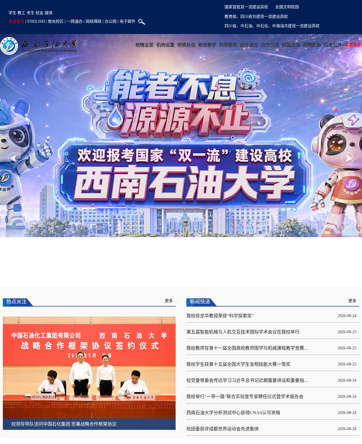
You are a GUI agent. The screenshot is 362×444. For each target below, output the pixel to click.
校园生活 (288, 44)
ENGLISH (36, 21)
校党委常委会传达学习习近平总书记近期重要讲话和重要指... (246, 380)
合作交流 (266, 44)
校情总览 (132, 44)
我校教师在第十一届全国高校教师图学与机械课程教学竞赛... (246, 348)
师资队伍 (176, 44)
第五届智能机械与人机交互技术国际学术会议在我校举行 (242, 332)
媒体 (49, 12)
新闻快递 (200, 302)
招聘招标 (310, 44)
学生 (12, 12)
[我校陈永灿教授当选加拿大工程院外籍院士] (89, 372)
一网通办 (75, 21)
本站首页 (16, 21)
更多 (169, 301)
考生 (31, 12)
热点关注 (16, 302)
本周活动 (353, 44)
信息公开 (333, 44)
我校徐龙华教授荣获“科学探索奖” (220, 315)
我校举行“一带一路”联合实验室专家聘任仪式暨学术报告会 (244, 396)
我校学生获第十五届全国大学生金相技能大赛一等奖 (238, 364)
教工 (21, 12)
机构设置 (154, 44)
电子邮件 (127, 21)
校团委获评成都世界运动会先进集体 (222, 428)
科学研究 (221, 44)
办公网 (111, 21)
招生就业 (243, 44)
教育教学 (199, 44)
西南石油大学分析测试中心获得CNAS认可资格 (233, 412)
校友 (40, 12)
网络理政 (94, 21)
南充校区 (56, 21)
